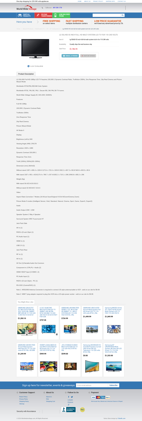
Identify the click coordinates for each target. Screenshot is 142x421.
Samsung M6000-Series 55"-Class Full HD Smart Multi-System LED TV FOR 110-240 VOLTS (113, 310)
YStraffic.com (121, 418)
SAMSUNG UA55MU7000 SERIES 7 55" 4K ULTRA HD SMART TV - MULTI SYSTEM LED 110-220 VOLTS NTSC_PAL (70, 311)
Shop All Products (27, 15)
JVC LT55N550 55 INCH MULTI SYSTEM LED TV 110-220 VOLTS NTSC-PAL (69, 347)
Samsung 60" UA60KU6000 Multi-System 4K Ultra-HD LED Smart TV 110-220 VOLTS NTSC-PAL (113, 348)
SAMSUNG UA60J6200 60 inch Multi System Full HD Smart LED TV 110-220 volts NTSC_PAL (91, 310)
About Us (87, 1)
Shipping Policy (24, 401)
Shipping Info (110, 1)
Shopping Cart (50, 401)
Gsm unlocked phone (64, 15)
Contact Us (122, 1)
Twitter (72, 397)
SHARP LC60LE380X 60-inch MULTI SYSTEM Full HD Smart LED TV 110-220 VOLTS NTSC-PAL (48, 347)
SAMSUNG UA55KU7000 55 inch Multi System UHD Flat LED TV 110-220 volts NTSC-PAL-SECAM (26, 347)
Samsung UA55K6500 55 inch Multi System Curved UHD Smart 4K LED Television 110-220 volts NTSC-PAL (92, 348)
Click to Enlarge (36, 66)
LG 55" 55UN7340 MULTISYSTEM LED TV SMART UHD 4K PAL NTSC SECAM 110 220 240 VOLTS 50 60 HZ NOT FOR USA (48, 312)
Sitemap (21, 404)
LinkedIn (70, 400)
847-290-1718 (57, 8)
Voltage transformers (46, 15)
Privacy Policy (98, 1)
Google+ (69, 405)
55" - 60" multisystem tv (53, 29)
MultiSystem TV (40, 29)
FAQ (47, 399)
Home (79, 1)
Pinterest (70, 402)
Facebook (69, 397)
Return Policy (23, 397)
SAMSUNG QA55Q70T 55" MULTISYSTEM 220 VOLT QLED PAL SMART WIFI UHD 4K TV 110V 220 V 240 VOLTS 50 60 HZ (27, 311)
